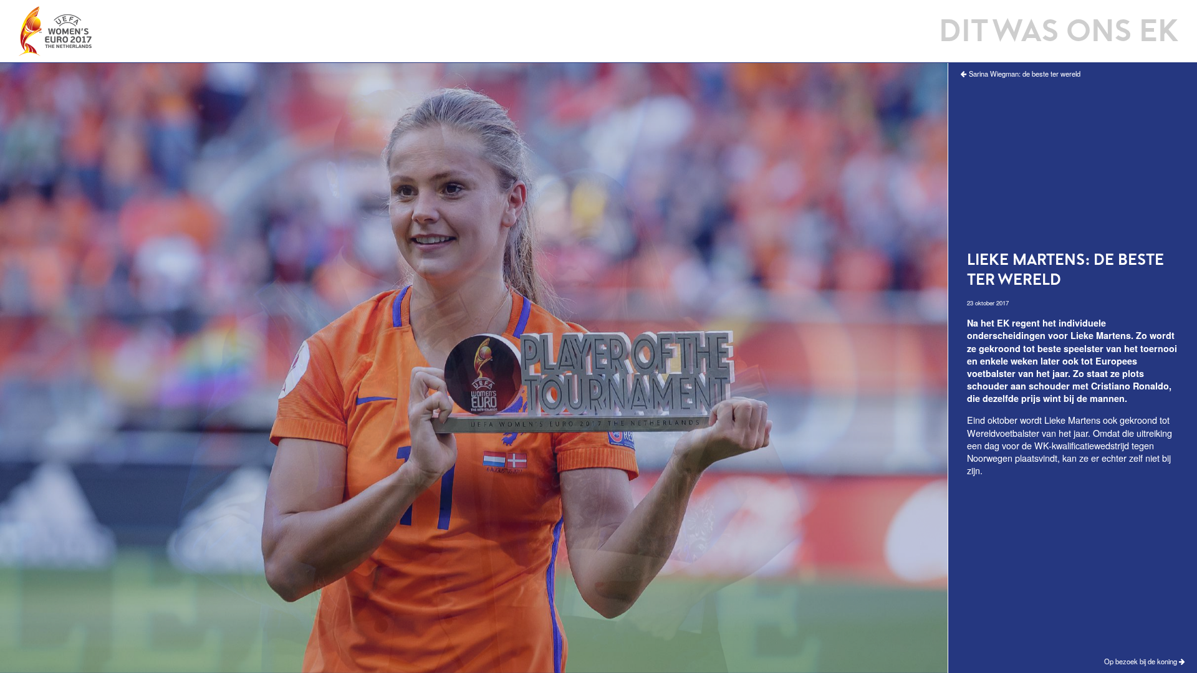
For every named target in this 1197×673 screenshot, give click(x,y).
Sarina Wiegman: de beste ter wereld (1023, 74)
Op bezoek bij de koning (1141, 661)
